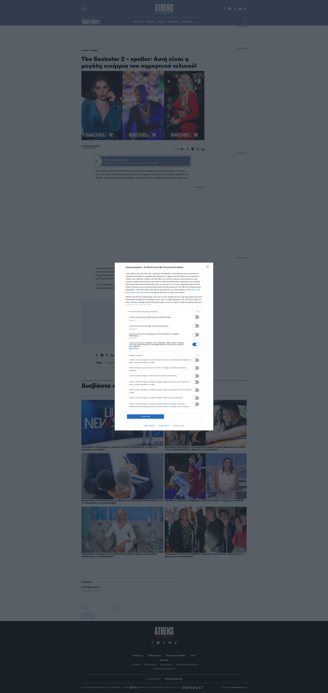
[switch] (195, 317)
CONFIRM (145, 417)
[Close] (208, 267)
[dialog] (164, 346)
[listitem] (164, 311)
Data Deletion (149, 426)
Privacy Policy (178, 426)
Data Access (164, 426)
